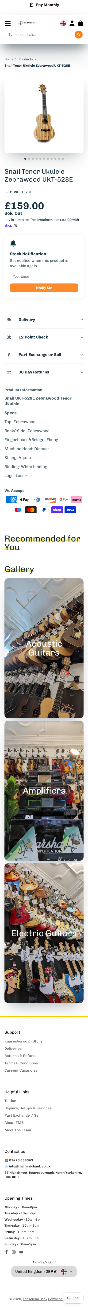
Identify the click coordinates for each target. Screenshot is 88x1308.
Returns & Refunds (20, 1056)
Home (8, 59)
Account (72, 23)
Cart (81, 23)
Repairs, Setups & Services (28, 1108)
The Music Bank (35, 1299)
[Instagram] (14, 1252)
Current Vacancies (20, 1070)
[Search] (79, 35)
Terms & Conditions (21, 1063)
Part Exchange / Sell (22, 1115)
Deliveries (13, 1048)
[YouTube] (21, 1252)
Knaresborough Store (23, 1041)
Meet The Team (17, 1130)
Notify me (44, 288)
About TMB (14, 1123)
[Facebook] (6, 1252)
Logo (33, 23)
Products (26, 59)
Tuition (10, 1101)
